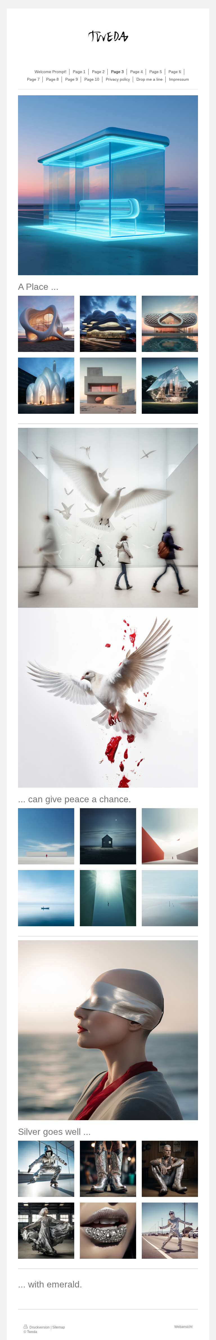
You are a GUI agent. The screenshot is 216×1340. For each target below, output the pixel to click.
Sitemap (58, 1327)
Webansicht (183, 1327)
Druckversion (40, 1327)
